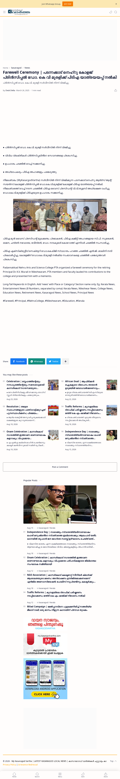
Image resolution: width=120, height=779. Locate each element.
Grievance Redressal (28, 764)
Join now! (67, 4)
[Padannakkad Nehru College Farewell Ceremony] (60, 215)
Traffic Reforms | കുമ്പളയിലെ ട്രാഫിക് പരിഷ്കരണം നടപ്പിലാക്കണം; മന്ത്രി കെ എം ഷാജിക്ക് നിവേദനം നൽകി (84, 410)
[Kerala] (52, 528)
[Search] (115, 12)
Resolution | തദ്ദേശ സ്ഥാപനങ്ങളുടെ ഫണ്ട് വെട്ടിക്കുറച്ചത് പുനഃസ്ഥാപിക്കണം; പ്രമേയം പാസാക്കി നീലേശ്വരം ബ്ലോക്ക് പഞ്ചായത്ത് (26, 410)
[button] (110, 12)
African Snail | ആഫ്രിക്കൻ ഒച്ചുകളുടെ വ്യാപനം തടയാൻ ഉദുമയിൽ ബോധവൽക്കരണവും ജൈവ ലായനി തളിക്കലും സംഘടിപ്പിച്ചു (81, 385)
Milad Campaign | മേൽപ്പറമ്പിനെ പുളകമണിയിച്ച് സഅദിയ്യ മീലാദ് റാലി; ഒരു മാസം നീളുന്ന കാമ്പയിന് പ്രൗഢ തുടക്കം (59, 608)
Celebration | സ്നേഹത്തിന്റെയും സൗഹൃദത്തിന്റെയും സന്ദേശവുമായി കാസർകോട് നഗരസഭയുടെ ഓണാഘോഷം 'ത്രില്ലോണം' (25, 385)
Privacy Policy (9, 764)
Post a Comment (60, 466)
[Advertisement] (60, 39)
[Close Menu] (116, 4)
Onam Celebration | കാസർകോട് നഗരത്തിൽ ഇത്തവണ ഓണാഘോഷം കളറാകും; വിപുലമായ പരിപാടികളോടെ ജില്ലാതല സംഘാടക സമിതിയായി (26, 435)
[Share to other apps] (65, 361)
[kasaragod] (44, 528)
